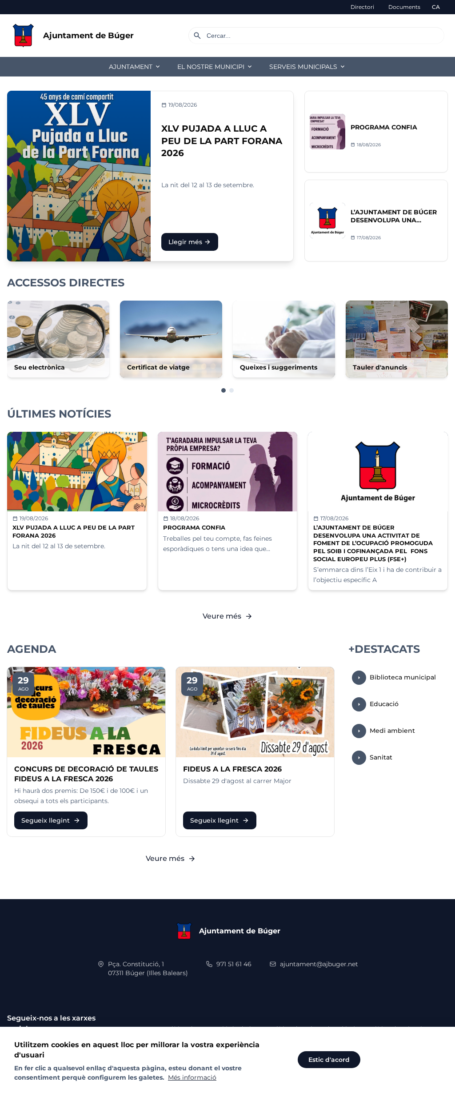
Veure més (228, 616)
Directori (362, 7)
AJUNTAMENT (135, 66)
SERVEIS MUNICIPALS (307, 66)
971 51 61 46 (233, 964)
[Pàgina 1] (223, 390)
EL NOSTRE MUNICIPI (215, 66)
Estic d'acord (329, 1060)
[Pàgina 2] (231, 390)
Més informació (192, 1077)
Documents (404, 7)
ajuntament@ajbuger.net (319, 964)
